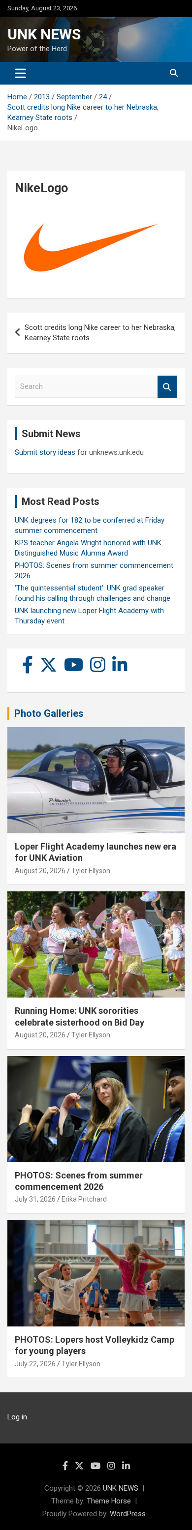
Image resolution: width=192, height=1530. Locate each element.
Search (167, 387)
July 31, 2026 (35, 1199)
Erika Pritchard (84, 1199)
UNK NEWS (44, 34)
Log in (17, 1416)
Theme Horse (109, 1501)
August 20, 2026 (40, 871)
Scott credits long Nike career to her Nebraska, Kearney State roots (100, 332)
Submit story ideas (45, 452)
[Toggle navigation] (20, 73)
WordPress (128, 1513)
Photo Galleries (49, 713)
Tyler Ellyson (90, 871)
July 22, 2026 (35, 1364)
